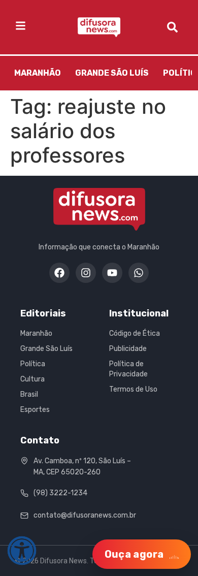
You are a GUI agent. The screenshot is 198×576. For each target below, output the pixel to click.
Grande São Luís (112, 73)
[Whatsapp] (138, 273)
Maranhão (37, 73)
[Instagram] (86, 273)
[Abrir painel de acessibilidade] (22, 550)
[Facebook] (59, 273)
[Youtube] (112, 273)
